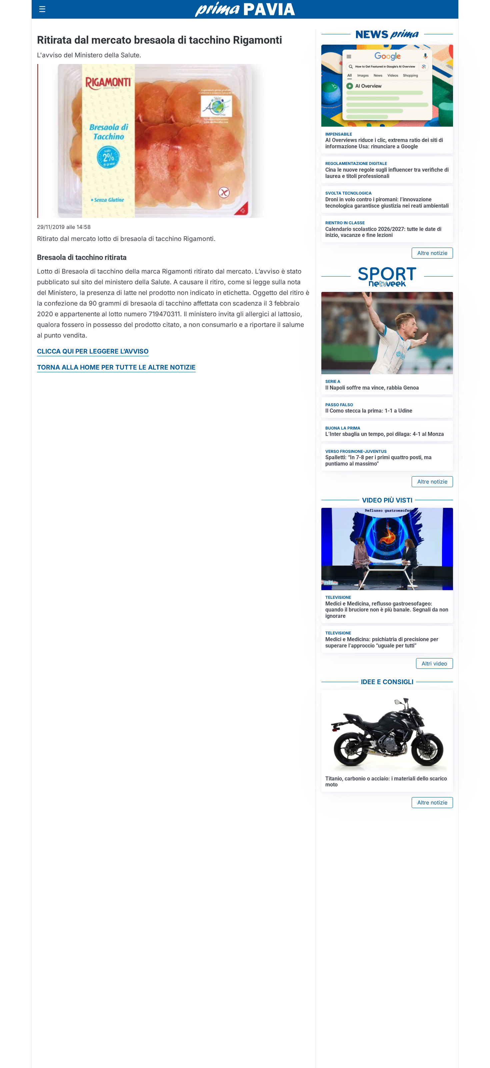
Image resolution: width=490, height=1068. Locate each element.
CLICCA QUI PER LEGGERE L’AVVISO (93, 351)
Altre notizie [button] (432, 253)
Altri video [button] (434, 663)
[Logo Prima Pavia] (245, 9)
